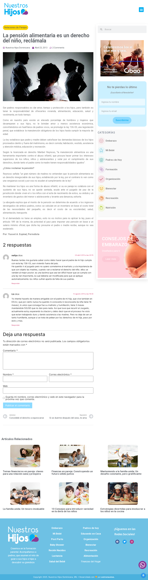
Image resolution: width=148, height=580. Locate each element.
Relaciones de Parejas (15, 27)
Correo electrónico (60, 374)
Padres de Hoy (114, 160)
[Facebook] (117, 542)
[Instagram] (132, 542)
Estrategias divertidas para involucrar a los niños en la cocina (122, 510)
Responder (16, 283)
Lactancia (57, 555)
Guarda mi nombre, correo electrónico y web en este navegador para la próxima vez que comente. (44, 398)
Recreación (112, 198)
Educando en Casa (91, 533)
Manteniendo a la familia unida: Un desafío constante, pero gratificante (120, 472)
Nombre (8, 374)
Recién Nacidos (57, 550)
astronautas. (108, 577)
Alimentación (91, 555)
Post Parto (57, 539)
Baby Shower (57, 544)
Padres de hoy (91, 528)
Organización (113, 179)
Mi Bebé (110, 150)
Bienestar (111, 188)
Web (5, 386)
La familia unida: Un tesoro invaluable (23, 508)
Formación (111, 169)
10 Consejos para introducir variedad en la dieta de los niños (72, 510)
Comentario (10, 350)
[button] (141, 9)
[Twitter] (125, 542)
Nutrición (111, 207)
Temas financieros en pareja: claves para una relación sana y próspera (23, 472)
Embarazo (111, 140)
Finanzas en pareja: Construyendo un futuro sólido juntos (72, 472)
